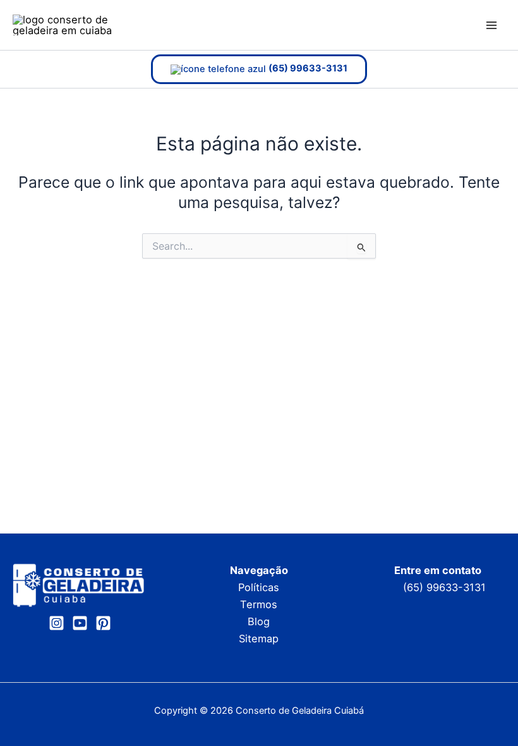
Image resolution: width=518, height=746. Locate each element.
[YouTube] (80, 623)
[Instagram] (56, 623)
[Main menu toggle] (491, 25)
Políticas (258, 587)
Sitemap (259, 638)
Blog (259, 621)
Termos (258, 604)
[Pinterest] (103, 623)
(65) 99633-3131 (444, 587)
